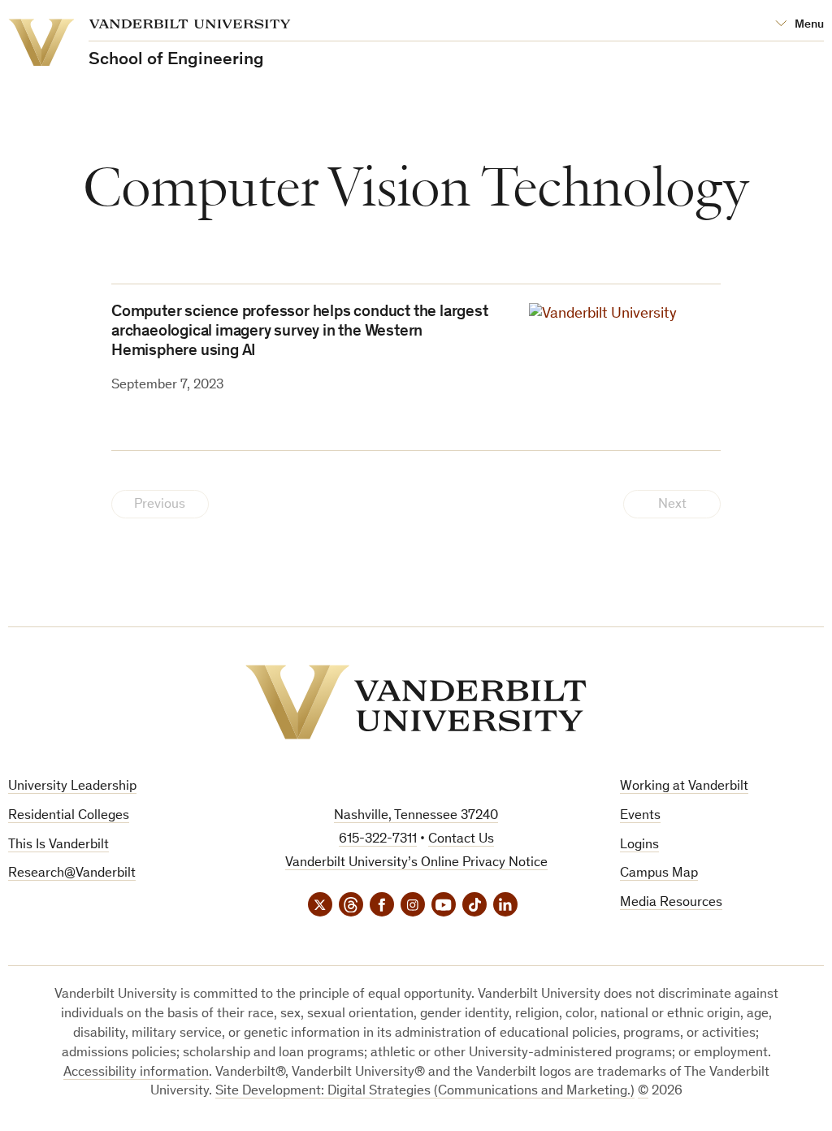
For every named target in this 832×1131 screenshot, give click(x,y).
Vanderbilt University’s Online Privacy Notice (416, 863)
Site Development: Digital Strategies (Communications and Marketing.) (425, 1091)
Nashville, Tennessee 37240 (416, 816)
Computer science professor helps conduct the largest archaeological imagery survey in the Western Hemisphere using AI (299, 332)
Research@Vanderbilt (72, 874)
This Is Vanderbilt (58, 845)
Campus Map (659, 874)
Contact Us (461, 840)
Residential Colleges (68, 816)
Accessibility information (136, 1073)
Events (640, 816)
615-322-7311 (378, 840)
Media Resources (671, 903)
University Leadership (72, 787)
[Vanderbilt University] (416, 702)
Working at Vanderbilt (684, 787)
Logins (639, 845)
